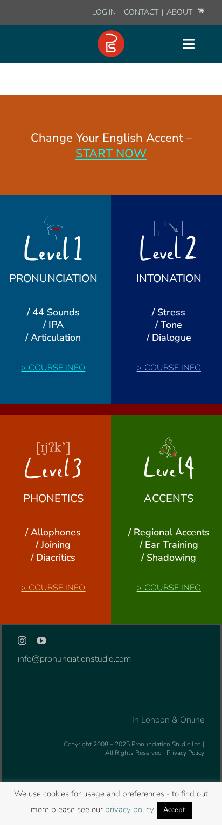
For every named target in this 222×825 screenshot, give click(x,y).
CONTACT (142, 12)
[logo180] (111, 34)
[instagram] (22, 640)
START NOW (111, 154)
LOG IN (104, 12)
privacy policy (129, 809)
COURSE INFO (57, 368)
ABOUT (180, 12)
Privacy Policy (185, 752)
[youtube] (41, 640)
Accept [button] (174, 810)
